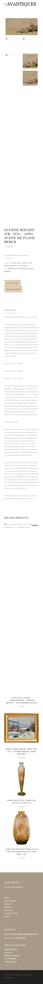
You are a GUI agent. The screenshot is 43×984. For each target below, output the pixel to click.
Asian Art (8, 952)
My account (9, 910)
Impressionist (10, 266)
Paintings (22, 266)
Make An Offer (13, 289)
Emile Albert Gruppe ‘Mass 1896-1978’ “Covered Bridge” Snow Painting (21, 751)
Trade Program (10, 901)
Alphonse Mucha (11, 949)
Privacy (7, 916)
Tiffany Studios (10, 962)
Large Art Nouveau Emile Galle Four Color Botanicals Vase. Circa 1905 (21, 851)
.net (36, 934)
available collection (22, 263)
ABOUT (7, 898)
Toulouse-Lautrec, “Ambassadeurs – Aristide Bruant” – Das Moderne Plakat (21, 700)
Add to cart (13, 283)
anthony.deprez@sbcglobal (22, 934)
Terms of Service (11, 913)
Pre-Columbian (10, 958)
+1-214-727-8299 (18, 938)
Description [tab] (10, 310)
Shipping (7, 907)
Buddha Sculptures (11, 955)
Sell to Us (8, 904)
